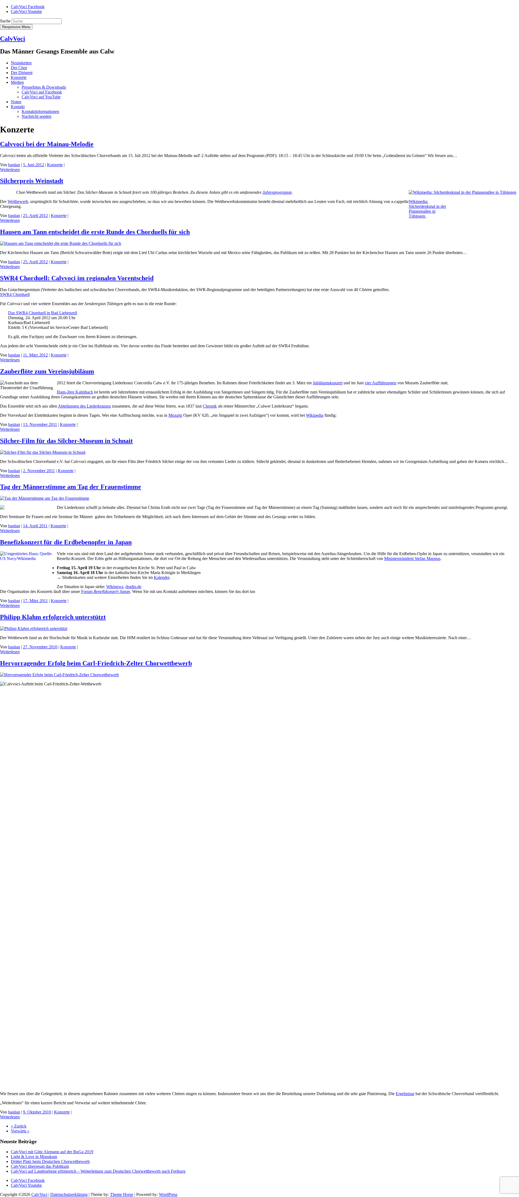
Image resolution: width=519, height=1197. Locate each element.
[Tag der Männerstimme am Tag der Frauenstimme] (44, 498)
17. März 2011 (35, 600)
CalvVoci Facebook (28, 6)
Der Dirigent (21, 72)
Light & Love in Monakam (34, 1156)
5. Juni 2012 (33, 164)
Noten (16, 101)
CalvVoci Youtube (26, 11)
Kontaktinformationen (40, 111)
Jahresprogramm (277, 192)
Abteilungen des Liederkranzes (84, 406)
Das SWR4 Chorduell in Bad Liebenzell (42, 313)
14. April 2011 (35, 526)
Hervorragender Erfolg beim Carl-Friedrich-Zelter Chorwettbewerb (96, 663)
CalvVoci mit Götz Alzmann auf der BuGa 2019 (52, 1151)
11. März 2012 (35, 355)
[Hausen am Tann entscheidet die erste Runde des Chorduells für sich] (60, 243)
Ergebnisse (405, 1093)
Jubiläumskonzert (327, 383)
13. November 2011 (40, 424)
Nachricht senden (36, 116)
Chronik (210, 406)
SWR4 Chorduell (15, 294)
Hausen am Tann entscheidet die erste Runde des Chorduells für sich (95, 231)
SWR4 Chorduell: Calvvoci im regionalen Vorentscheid (77, 278)
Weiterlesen (10, 169)
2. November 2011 (39, 470)
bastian (14, 164)
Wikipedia (314, 415)
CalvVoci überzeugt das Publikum (40, 1166)
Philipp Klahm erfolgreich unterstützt (53, 617)
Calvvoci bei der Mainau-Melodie (47, 144)
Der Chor (19, 67)
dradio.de (133, 586)
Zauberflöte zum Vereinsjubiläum (47, 371)
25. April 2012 (35, 215)
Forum (105, 591)
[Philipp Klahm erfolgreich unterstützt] (33, 628)
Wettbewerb (18, 201)
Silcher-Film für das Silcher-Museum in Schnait (66, 440)
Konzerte (18, 77)
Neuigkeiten (21, 63)
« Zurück (18, 1126)
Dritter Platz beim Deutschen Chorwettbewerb (50, 1161)
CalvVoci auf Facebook (42, 92)
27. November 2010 (40, 647)
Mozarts (175, 415)
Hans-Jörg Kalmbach (75, 392)
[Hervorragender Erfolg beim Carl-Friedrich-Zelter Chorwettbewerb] (59, 674)
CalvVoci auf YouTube (41, 97)
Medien (17, 82)
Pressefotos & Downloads (44, 87)
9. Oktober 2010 (37, 1112)
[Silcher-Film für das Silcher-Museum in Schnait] (42, 452)
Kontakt (18, 106)
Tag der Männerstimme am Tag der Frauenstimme (70, 486)
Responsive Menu (16, 27)
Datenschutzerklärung (69, 1194)
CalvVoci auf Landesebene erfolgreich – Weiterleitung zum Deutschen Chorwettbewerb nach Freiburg (98, 1171)
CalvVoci (12, 38)
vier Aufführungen (380, 383)
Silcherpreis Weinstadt (31, 180)
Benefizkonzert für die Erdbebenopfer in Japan (66, 542)
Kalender (161, 577)
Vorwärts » (20, 1131)
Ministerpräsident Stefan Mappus (412, 558)
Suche (5, 21)
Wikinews (114, 586)
